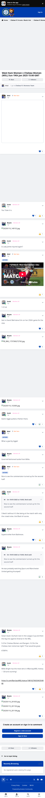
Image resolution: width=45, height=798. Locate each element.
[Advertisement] (22, 45)
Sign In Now (22, 736)
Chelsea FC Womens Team (24, 86)
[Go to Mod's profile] (3, 86)
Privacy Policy (15, 785)
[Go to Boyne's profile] (4, 224)
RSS (32, 785)
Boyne (9, 223)
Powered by (22, 789)
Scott (9, 205)
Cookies (24, 785)
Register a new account (22, 731)
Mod (6, 86)
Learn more (4, 4)
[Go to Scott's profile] (4, 205)
